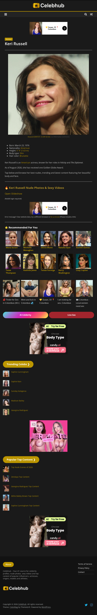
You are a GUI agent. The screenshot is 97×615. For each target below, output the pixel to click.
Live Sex (72, 328)
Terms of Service (85, 577)
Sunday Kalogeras (18, 404)
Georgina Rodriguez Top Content (25, 500)
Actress (8, 53)
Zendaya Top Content (20, 490)
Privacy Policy (83, 581)
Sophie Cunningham (20, 385)
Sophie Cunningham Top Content (25, 519)
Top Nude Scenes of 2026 (22, 481)
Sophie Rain (16, 395)
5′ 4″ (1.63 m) (23, 164)
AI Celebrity (25, 328)
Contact (81, 585)
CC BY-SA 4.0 (45, 150)
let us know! (55, 230)
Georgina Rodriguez (19, 424)
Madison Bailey (17, 414)
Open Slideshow (13, 207)
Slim (22, 166)
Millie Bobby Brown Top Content (25, 509)
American (25, 161)
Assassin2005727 (34, 150)
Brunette (24, 169)
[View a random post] (91, 28)
